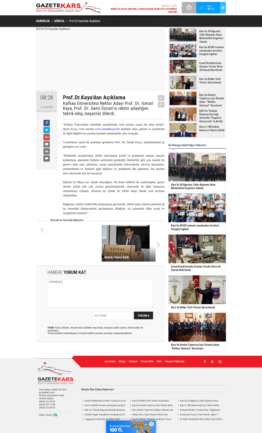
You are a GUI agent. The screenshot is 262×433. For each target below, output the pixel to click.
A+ (161, 98)
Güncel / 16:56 (144, 8)
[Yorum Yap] (47, 158)
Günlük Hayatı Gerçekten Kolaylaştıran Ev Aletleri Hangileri (103, 415)
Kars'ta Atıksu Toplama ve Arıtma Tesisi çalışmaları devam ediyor (150, 419)
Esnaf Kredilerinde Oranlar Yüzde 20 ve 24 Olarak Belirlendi (103, 401)
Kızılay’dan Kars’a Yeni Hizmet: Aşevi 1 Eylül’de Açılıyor (197, 415)
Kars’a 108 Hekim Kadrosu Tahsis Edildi (199, 405)
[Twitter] (47, 130)
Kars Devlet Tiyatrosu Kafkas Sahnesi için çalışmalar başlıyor (151, 410)
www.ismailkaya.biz (107, 129)
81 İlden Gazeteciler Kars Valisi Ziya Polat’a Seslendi (199, 419)
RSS (159, 361)
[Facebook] (47, 123)
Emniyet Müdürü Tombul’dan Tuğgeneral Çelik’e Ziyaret (198, 410)
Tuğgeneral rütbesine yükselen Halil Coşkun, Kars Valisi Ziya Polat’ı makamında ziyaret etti (102, 419)
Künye (122, 361)
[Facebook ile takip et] (204, 362)
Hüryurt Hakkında (174, 361)
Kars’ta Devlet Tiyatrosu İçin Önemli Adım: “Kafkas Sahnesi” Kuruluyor (151, 406)
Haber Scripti (45, 414)
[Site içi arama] (220, 362)
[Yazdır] (47, 151)
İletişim (133, 361)
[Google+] (47, 137)
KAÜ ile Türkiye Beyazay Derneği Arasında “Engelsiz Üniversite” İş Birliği (103, 410)
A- (161, 104)
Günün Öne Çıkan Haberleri (97, 389)
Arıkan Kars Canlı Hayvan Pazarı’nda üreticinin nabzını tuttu (148, 415)
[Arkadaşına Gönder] (47, 144)
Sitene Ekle (147, 361)
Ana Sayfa (110, 361)
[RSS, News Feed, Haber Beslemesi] (212, 362)
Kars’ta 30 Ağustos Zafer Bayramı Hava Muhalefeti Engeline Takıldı (197, 401)
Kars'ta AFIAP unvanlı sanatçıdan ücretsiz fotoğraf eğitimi (103, 406)
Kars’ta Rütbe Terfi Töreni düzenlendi (150, 400)
